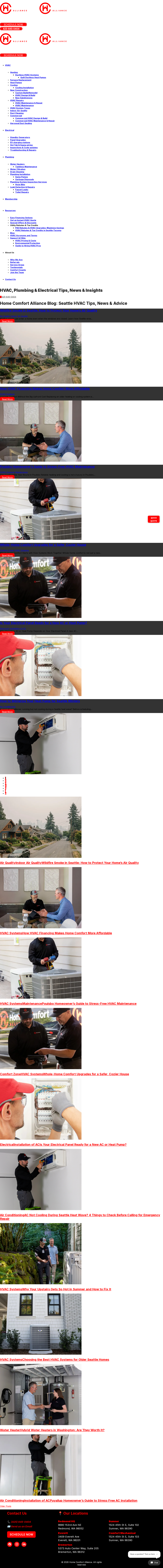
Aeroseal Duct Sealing (21, 123)
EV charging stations (20, 142)
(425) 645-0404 (21, 1521)
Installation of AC (17, 628)
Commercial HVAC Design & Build (31, 118)
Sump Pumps (21, 177)
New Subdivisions (23, 98)
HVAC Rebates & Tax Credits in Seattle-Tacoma (38, 230)
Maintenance (21, 472)
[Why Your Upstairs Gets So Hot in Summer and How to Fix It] (41, 1283)
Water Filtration (17, 169)
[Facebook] (9, 1544)
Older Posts (5, 1506)
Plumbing (9, 157)
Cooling (14, 85)
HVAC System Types (20, 108)
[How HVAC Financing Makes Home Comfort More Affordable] (41, 927)
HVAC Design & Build (25, 95)
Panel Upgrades (18, 140)
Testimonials (16, 267)
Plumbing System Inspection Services (28, 182)
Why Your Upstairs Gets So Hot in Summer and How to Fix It (66, 1289)
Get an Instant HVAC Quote (23, 220)
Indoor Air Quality (18, 110)
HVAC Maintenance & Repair (29, 103)
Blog (12, 233)
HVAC (8, 65)
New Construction (19, 90)
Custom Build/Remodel (26, 93)
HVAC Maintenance (24, 105)
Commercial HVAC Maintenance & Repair (35, 121)
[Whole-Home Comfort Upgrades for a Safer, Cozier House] (41, 1068)
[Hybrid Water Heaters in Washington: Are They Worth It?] (41, 1424)
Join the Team (17, 272)
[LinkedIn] (23, 1544)
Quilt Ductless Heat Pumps (33, 77)
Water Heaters (17, 164)
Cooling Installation (24, 87)
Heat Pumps (16, 82)
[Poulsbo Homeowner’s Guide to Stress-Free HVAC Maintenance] (41, 998)
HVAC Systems (7, 394)
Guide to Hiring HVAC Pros (28, 245)
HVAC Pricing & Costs (25, 240)
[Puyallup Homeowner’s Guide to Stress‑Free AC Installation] (41, 1495)
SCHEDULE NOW (21, 1534)
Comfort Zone (7, 550)
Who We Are (16, 259)
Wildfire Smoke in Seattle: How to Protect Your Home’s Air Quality (48, 310)
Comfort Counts (18, 270)
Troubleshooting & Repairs (23, 150)
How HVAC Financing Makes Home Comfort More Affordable (45, 388)
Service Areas (17, 265)
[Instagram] (16, 1544)
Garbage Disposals (24, 179)
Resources (10, 210)
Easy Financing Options (21, 217)
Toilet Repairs (22, 192)
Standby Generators (20, 137)
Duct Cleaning (17, 113)
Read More (7, 321)
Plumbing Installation (20, 174)
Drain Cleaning (17, 172)
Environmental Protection (27, 243)
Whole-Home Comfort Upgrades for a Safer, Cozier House (43, 545)
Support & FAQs (18, 238)
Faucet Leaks (21, 189)
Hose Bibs (20, 184)
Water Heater (10, 1430)
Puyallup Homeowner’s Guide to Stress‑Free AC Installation (93, 1500)
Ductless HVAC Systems (27, 75)
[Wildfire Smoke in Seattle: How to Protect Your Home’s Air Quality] (41, 857)
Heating (14, 72)
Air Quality (5, 316)
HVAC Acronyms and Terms (23, 235)
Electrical (9, 130)
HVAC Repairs (17, 100)
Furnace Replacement (20, 80)
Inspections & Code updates (24, 147)
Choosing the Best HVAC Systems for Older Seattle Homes (65, 1359)
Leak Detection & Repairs (22, 187)
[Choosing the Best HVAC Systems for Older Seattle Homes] (41, 1354)
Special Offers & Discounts (23, 223)
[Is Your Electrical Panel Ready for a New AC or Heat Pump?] (41, 1139)
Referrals (14, 262)
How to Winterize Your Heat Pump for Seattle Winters (40, 701)
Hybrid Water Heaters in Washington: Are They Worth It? (62, 1430)
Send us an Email (21, 1526)
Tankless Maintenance (26, 166)
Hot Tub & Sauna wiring (21, 145)
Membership (11, 199)
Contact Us (10, 279)
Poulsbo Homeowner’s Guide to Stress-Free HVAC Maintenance (47, 466)
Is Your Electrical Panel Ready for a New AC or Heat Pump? (43, 623)
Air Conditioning (7, 706)
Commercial (16, 115)
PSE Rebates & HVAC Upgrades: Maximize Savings (39, 228)
